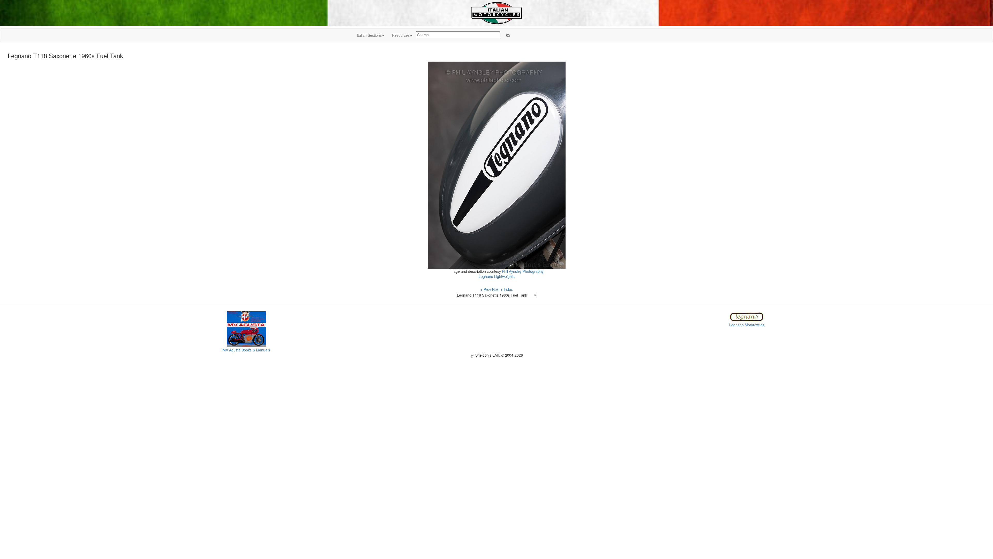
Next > (497, 289)
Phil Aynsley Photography (523, 271)
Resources (401, 35)
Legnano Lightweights (497, 276)
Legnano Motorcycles (746, 324)
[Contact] (507, 35)
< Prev (485, 289)
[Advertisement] (496, 394)
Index (508, 289)
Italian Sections (369, 35)
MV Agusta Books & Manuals (246, 349)
